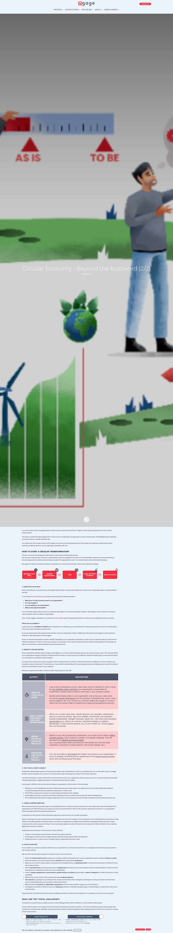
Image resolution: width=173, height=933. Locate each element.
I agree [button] (148, 929)
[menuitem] (58, 10)
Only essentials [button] (140, 929)
